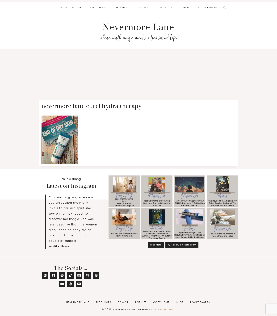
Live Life (141, 302)
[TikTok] (70, 275)
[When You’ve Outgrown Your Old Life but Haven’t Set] (189, 191)
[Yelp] (70, 284)
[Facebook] (53, 275)
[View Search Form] (224, 7)
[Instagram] (79, 275)
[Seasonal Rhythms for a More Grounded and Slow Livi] (124, 191)
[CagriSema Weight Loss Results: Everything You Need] (189, 224)
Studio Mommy (164, 309)
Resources (103, 302)
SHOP (186, 7)
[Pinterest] (96, 275)
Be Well (123, 302)
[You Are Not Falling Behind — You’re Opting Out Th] (124, 224)
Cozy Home (161, 302)
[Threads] (87, 275)
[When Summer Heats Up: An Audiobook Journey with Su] (157, 224)
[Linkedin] (45, 275)
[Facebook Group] (62, 275)
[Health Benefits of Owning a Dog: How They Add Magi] (157, 191)
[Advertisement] (138, 73)
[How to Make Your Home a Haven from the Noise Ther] (222, 224)
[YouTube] (62, 284)
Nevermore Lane (71, 7)
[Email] (79, 284)
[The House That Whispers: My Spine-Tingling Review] (222, 191)
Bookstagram (208, 7)
